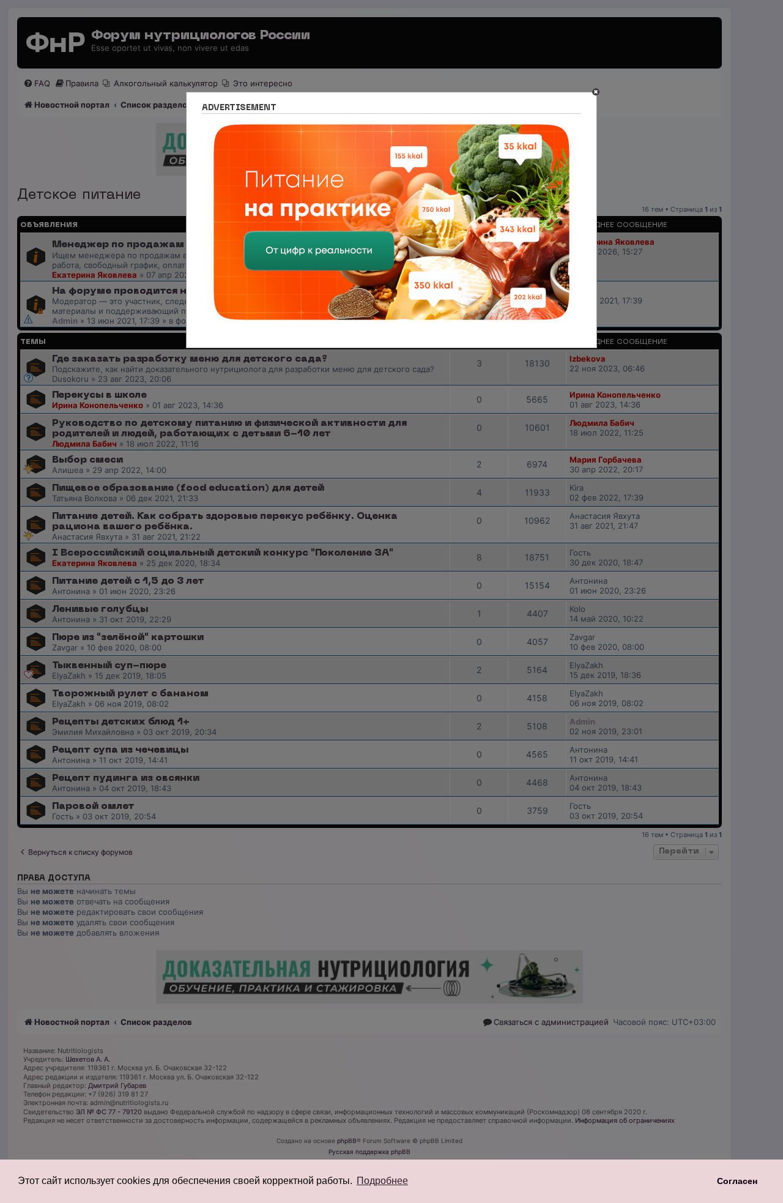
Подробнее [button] (382, 1180)
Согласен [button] (737, 1181)
